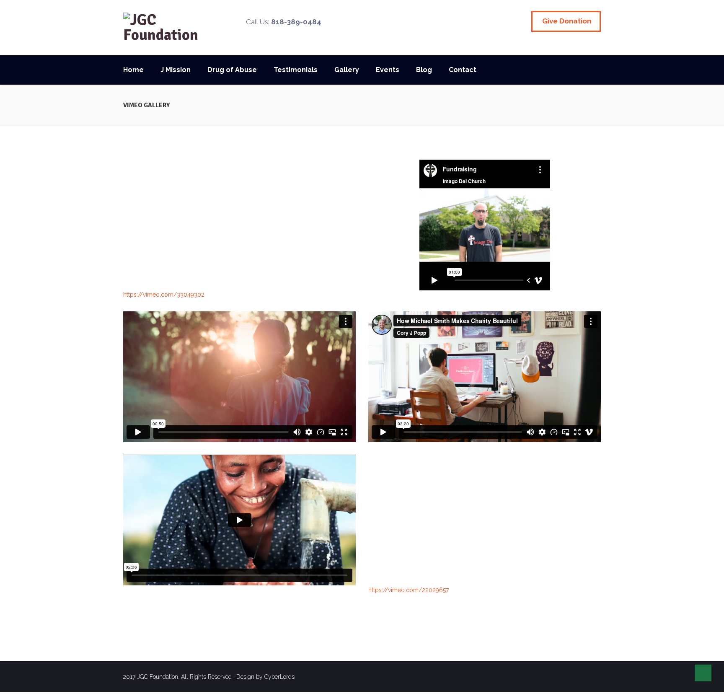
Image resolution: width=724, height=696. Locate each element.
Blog (424, 70)
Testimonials (296, 70)
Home (133, 70)
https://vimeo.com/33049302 (163, 294)
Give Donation (566, 21)
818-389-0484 (296, 22)
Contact (462, 70)
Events (387, 70)
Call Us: (283, 22)
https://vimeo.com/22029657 (408, 590)
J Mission (175, 70)
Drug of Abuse (232, 70)
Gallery (346, 70)
